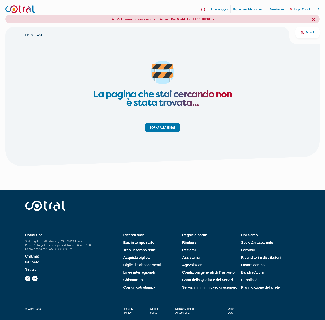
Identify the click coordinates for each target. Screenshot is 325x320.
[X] (27, 278)
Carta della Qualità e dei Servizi (207, 280)
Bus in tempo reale (138, 242)
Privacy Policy (128, 310)
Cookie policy (154, 310)
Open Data (231, 310)
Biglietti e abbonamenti (142, 265)
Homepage (203, 9)
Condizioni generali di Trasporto (208, 272)
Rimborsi (189, 242)
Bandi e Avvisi (252, 272)
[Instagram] (35, 278)
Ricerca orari (133, 235)
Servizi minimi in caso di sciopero (209, 287)
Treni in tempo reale (139, 250)
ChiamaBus (133, 280)
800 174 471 (32, 262)
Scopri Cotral (302, 9)
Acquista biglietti (136, 257)
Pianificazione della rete (260, 287)
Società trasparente (257, 242)
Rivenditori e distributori (261, 257)
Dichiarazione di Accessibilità (184, 310)
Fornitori (248, 250)
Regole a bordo (194, 235)
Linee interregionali (139, 272)
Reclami (189, 250)
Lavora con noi (253, 265)
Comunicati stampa (139, 287)
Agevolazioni (192, 265)
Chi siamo (249, 235)
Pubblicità (249, 280)
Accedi (309, 32)
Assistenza (191, 257)
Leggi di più (201, 19)
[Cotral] (20, 9)
